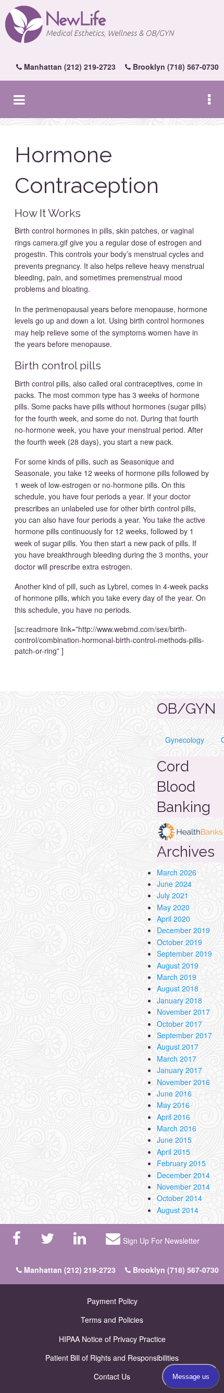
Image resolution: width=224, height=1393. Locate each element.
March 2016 (176, 1128)
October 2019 (179, 942)
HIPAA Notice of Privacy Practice (112, 1339)
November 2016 (183, 1082)
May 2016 (173, 1105)
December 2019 (183, 930)
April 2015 (173, 1151)
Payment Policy (112, 1301)
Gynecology (184, 739)
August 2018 (177, 988)
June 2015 (174, 1139)
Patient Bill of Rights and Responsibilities (112, 1357)
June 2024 (174, 884)
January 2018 (179, 1000)
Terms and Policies (112, 1319)
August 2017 (177, 1046)
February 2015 (181, 1163)
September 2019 (184, 953)
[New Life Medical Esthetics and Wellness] (112, 24)
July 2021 (173, 895)
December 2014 (183, 1175)
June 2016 (174, 1093)
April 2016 (173, 1117)
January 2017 (179, 1070)
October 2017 (179, 1023)
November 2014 (183, 1186)
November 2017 (183, 1012)
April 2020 (173, 918)
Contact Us (112, 1376)
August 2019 (177, 965)
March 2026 (176, 872)
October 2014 (179, 1198)
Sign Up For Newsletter (161, 1240)
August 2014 (177, 1210)
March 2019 (176, 977)
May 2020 (173, 907)
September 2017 (184, 1035)
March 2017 (176, 1058)
